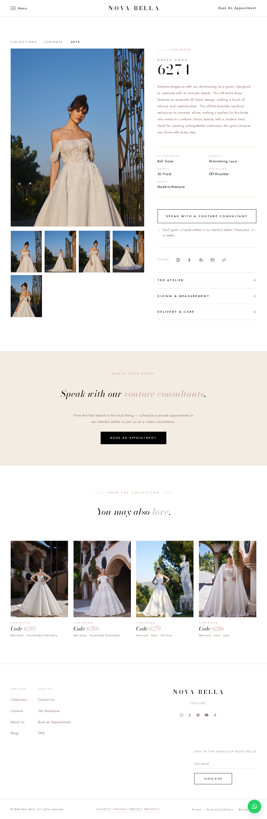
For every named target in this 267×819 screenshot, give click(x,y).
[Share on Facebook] (190, 260)
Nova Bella (134, 8)
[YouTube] (206, 715)
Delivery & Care (176, 312)
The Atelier (170, 280)
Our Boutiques (48, 710)
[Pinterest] (198, 715)
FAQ (41, 733)
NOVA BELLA (199, 691)
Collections (24, 42)
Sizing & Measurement (183, 296)
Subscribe (213, 779)
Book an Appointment (133, 438)
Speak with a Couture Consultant (207, 216)
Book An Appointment (237, 8)
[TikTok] (215, 715)
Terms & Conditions (219, 809)
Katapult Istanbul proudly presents (128, 809)
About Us (17, 722)
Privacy (196, 809)
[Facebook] (190, 715)
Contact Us (46, 699)
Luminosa (53, 42)
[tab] (26, 251)
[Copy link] (224, 260)
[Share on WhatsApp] (201, 260)
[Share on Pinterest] (178, 260)
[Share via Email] (212, 260)
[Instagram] (181, 715)
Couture (17, 710)
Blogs (15, 733)
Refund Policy (247, 809)
